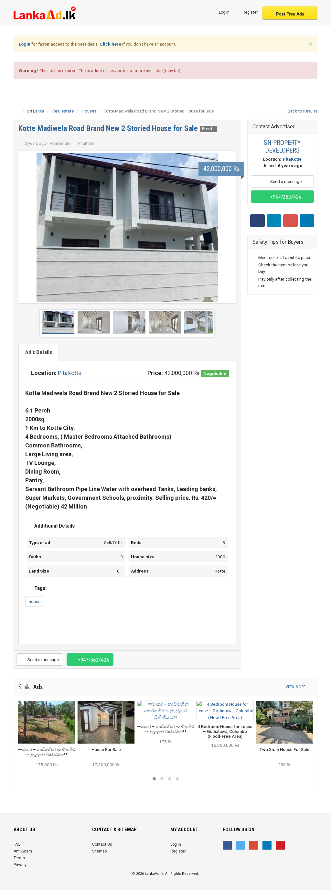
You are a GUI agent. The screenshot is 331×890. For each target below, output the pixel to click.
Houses (89, 110)
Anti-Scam (23, 851)
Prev (28, 227)
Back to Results (302, 110)
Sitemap (99, 851)
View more (296, 687)
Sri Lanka (35, 110)
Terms (19, 858)
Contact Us (102, 844)
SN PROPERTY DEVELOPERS (282, 146)
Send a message (43, 659)
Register (249, 12)
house (34, 601)
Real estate (63, 110)
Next (226, 227)
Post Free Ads (290, 14)
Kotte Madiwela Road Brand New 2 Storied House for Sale (109, 128)
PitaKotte (69, 373)
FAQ (17, 844)
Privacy (20, 865)
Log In (224, 12)
